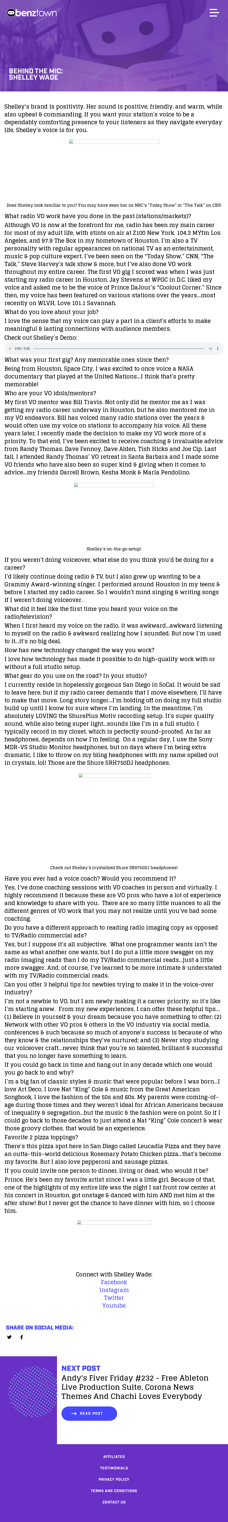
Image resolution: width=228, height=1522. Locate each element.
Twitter (114, 1298)
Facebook (114, 1282)
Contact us (114, 1502)
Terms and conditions (114, 1491)
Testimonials (114, 1468)
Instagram (114, 1290)
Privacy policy (114, 1479)
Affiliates (114, 1457)
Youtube (114, 1306)
